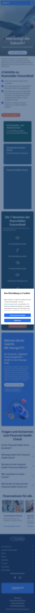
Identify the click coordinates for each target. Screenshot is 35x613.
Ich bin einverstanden (17, 315)
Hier (28, 304)
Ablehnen (17, 320)
